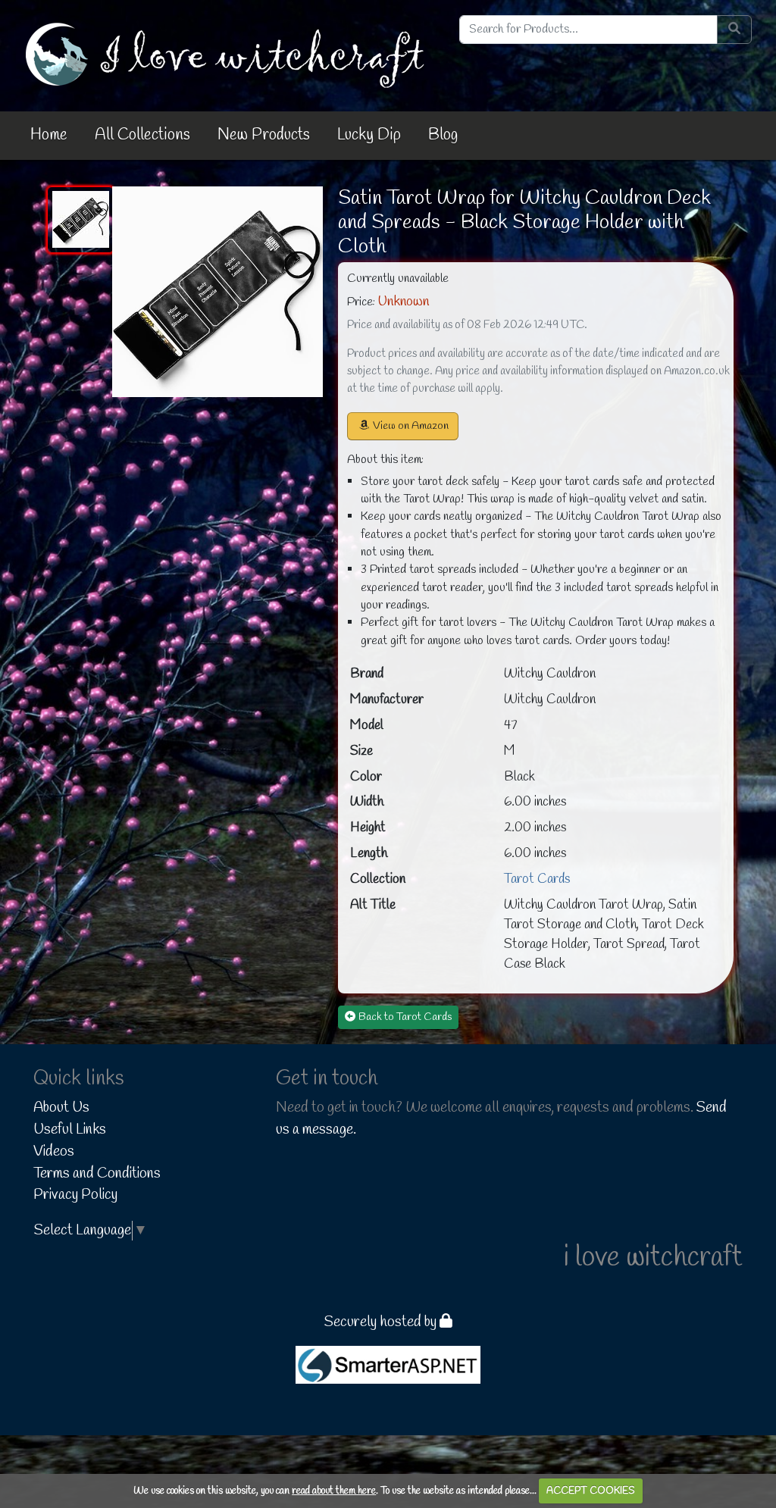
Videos (53, 1152)
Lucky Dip (369, 134)
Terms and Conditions (97, 1174)
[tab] (80, 219)
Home (48, 134)
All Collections (142, 134)
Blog (443, 134)
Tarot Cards (537, 879)
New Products (263, 134)
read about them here (334, 1491)
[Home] (228, 54)
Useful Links (69, 1130)
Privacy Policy (75, 1195)
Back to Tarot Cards (405, 1017)
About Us (61, 1108)
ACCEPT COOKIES (590, 1491)
